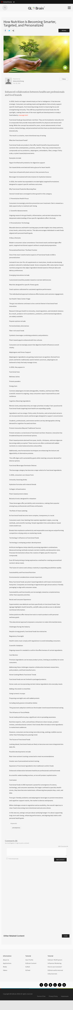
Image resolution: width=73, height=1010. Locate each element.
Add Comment (60, 860)
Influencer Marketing (54, 963)
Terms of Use (41, 996)
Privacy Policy (53, 996)
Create (65, 936)
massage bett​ (23, 115)
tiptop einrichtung (18, 81)
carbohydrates (16, 828)
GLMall (27, 967)
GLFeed (27, 970)
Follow (64, 79)
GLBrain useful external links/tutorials (55, 972)
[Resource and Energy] (65, 67)
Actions (64, 30)
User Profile (29, 960)
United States (7, 2)
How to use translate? (55, 967)
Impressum (64, 996)
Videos (5, 970)
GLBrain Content (30, 963)
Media (5, 967)
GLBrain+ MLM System (55, 960)
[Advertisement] (20, 882)
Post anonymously (13, 859)
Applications (7, 963)
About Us (6, 960)
